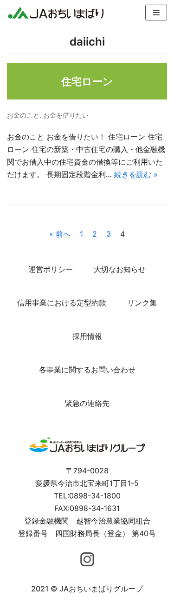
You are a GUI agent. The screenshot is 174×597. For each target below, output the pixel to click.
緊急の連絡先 (87, 403)
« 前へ (60, 234)
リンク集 (142, 302)
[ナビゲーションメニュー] (156, 12)
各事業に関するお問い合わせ (87, 369)
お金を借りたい (66, 115)
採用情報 (87, 336)
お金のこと (23, 115)
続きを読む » (136, 174)
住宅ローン (87, 81)
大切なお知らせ (120, 269)
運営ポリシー (50, 269)
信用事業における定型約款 (61, 302)
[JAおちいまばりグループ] (55, 13)
